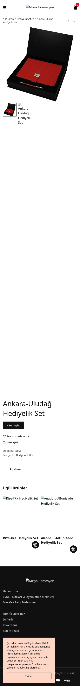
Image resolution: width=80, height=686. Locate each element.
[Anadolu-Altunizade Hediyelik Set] (59, 514)
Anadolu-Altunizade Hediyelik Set (57, 540)
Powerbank (10, 625)
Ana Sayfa (8, 19)
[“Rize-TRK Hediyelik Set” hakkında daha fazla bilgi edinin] (35, 545)
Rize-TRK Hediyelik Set (20, 538)
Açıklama (15, 469)
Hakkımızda (10, 591)
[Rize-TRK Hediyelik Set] (21, 514)
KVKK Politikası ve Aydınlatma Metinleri (28, 597)
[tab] (15, 469)
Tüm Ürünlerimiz (14, 614)
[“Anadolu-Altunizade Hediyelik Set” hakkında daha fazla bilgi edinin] (73, 549)
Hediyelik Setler (25, 19)
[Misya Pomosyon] (40, 7)
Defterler (9, 619)
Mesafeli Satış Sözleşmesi (19, 602)
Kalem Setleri (11, 631)
